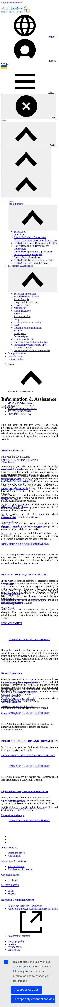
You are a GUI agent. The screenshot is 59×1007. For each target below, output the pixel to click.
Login (11, 890)
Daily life (18, 319)
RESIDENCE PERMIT (14, 469)
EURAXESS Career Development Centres (35, 243)
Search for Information (25, 293)
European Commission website (17, 899)
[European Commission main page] (16, 12)
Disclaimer (13, 880)
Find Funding (14, 855)
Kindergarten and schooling (27, 322)
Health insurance (22, 310)
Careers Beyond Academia (27, 257)
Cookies (12, 944)
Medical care (20, 307)
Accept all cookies (26, 989)
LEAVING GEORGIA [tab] (19, 414)
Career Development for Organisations (33, 251)
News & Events (15, 356)
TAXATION (8, 584)
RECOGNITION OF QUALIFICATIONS (24, 574)
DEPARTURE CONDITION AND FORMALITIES (29, 741)
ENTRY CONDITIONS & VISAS (19, 460)
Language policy (16, 941)
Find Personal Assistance (26, 296)
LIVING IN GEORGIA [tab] (20, 402)
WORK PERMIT (10, 593)
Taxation (18, 330)
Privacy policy (15, 947)
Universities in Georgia (12, 815)
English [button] (52, 36)
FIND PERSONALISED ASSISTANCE (29, 544)
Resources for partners (19, 935)
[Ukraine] (4, 68)
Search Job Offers (16, 853)
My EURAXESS (10, 885)
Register (12, 893)
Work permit (20, 333)
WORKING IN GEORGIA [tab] (22, 405)
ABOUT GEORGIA (12, 450)
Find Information (16, 866)
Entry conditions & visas (26, 302)
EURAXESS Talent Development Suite (34, 260)
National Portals (15, 359)
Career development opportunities (30, 342)
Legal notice (14, 949)
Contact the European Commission (25, 906)
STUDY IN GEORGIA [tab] (20, 411)
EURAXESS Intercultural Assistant (31, 263)
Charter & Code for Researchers (30, 237)
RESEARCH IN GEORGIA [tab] (22, 408)
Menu (51, 92)
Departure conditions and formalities (32, 350)
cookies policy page (25, 966)
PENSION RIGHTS (12, 603)
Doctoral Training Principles (28, 254)
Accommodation (22, 316)
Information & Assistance (20, 265)
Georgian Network (17, 353)
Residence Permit (22, 305)
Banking (18, 313)
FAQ (16, 325)
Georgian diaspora (23, 347)
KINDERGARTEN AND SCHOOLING (23, 526)
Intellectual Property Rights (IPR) (30, 344)
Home (11, 201)
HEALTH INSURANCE (14, 488)
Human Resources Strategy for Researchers (35, 240)
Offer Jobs (19, 234)
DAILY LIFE (8, 517)
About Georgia (21, 299)
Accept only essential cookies (34, 999)
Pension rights (21, 336)
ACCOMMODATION (13, 507)
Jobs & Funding (15, 203)
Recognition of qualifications (28, 327)
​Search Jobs (20, 231)
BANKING (7, 498)
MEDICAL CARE (11, 479)
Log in (52, 60)
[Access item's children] (32, 217)
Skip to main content (11, 2)
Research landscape (23, 339)
